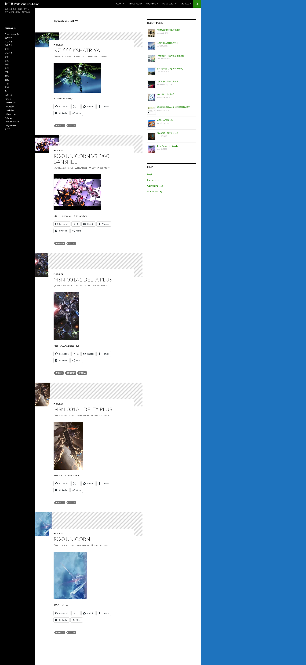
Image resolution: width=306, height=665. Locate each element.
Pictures (58, 45)
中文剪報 (10, 106)
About (119, 4)
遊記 (7, 49)
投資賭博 (8, 37)
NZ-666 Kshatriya (77, 50)
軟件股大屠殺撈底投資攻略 (168, 30)
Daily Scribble (10, 125)
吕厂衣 (8, 129)
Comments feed (155, 185)
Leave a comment (99, 56)
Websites (10, 110)
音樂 (7, 83)
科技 (7, 91)
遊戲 (7, 79)
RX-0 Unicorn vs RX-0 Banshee (81, 159)
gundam (60, 126)
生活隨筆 (8, 41)
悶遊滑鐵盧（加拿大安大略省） (170, 68)
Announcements (12, 34)
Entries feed (153, 180)
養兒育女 (8, 45)
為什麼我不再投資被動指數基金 (170, 55)
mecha (82, 373)
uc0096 (72, 126)
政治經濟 (8, 53)
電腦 (7, 87)
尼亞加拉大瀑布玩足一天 (167, 81)
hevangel (80, 56)
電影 (7, 72)
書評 (7, 68)
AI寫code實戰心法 (165, 120)
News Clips (10, 102)
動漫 (7, 64)
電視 (7, 76)
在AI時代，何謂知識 (166, 94)
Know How (11, 114)
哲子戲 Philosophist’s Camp (22, 4)
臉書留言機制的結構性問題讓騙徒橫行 (173, 107)
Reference (9, 99)
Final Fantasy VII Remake (167, 146)
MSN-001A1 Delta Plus (83, 279)
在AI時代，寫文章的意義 (167, 133)
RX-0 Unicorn (72, 539)
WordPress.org (154, 191)
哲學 (7, 57)
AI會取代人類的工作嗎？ (167, 43)
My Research (168, 4)
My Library (151, 4)
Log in (150, 174)
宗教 (7, 60)
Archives (185, 4)
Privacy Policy (135, 4)
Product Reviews (12, 122)
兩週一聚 (8, 95)
